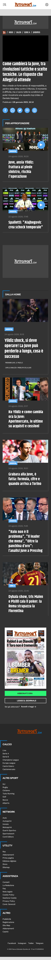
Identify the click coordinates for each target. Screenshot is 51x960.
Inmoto (6, 824)
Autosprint (7, 821)
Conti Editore (8, 837)
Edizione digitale (9, 861)
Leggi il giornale (26, 701)
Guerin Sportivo (9, 830)
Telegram (39, 943)
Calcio (18, 32)
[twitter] (19, 110)
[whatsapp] (12, 110)
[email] (27, 110)
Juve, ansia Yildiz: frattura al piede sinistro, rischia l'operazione (21, 169)
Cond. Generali (9, 904)
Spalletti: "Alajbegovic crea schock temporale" (25, 225)
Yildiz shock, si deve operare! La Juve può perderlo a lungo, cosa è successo (24, 348)
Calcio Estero (8, 766)
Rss (4, 851)
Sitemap (6, 867)
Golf (4, 797)
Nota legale (7, 891)
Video (11, 32)
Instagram (22, 943)
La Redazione (8, 885)
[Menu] (4, 4)
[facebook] (5, 110)
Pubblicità (7, 919)
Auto (5, 818)
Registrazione (8, 922)
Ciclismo (6, 790)
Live (4, 750)
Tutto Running (8, 793)
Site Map (6, 925)
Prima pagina (8, 858)
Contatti (6, 882)
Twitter (31, 943)
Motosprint (7, 827)
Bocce (5, 800)
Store (5, 864)
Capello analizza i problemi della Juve (18, 367)
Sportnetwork (8, 833)
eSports (6, 803)
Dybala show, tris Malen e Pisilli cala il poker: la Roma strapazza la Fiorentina (25, 603)
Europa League (9, 763)
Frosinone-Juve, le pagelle (14, 362)
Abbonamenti (8, 855)
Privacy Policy (9, 901)
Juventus (36, 32)
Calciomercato (9, 769)
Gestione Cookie (9, 898)
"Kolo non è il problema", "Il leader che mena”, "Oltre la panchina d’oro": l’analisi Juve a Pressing (25, 541)
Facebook (12, 943)
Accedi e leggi (27, 707)
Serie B (6, 757)
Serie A (27, 32)
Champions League (11, 760)
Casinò (5, 931)
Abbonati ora (25, 693)
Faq (4, 888)
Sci (4, 784)
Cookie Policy (8, 895)
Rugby (5, 787)
